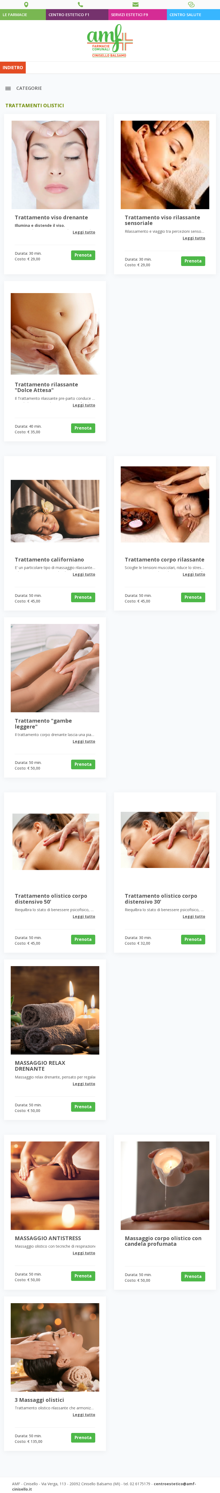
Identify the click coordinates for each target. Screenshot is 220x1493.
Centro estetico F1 (69, 14)
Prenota (83, 255)
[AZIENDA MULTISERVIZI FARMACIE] (110, 40)
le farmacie (15, 14)
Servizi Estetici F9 (129, 14)
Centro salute (185, 14)
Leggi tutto (84, 232)
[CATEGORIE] (8, 88)
